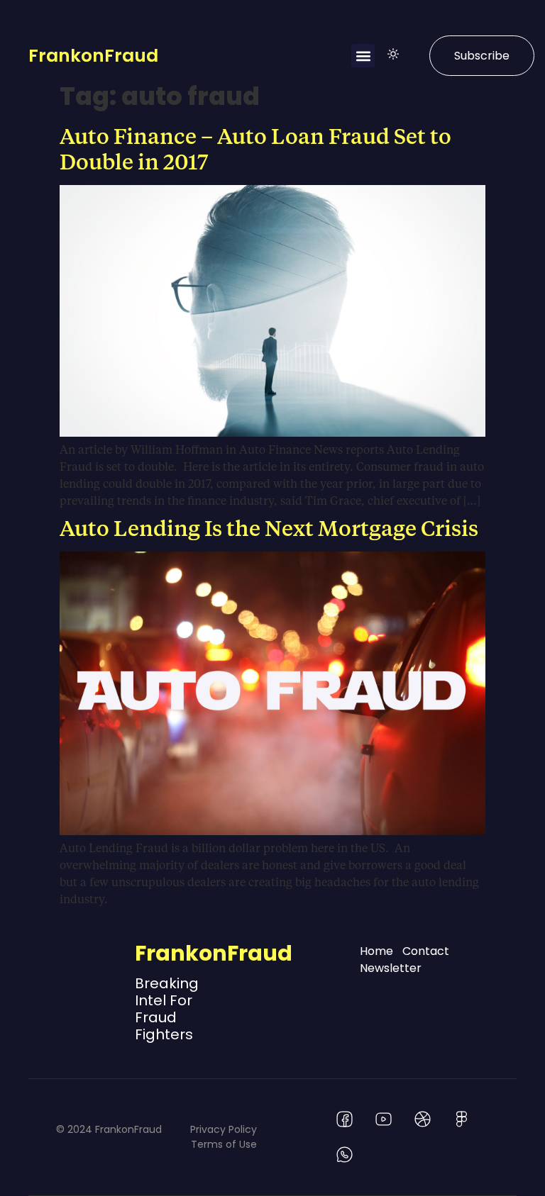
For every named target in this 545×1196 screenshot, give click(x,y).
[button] (363, 55)
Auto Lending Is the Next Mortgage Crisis (269, 527)
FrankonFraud (93, 55)
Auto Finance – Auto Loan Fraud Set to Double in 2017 (255, 148)
